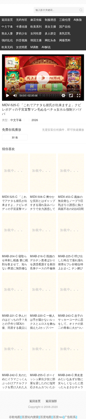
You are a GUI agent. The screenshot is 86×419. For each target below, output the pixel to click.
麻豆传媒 (36, 19)
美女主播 (50, 26)
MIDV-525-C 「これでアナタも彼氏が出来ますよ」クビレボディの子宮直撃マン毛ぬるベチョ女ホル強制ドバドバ (42, 109)
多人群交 (50, 33)
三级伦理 (64, 19)
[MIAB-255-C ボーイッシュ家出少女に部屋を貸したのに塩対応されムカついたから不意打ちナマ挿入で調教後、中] (43, 351)
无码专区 (21, 19)
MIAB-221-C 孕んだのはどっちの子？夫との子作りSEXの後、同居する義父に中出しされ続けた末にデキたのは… (14, 325)
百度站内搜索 (30, 417)
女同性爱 (36, 33)
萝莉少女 (21, 33)
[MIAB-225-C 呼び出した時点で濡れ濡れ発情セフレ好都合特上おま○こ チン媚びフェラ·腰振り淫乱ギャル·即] (71, 232)
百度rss (58, 417)
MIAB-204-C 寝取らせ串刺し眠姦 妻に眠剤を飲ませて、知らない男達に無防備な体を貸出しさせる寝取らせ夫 (15, 266)
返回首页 (7, 19)
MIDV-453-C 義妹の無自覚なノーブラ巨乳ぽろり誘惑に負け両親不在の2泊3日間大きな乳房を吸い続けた (71, 207)
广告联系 (70, 417)
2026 (35, 120)
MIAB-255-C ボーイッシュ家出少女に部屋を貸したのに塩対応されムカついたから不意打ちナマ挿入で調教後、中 (42, 385)
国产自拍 (64, 26)
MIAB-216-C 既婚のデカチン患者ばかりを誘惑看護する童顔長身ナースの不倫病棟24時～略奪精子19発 (43, 266)
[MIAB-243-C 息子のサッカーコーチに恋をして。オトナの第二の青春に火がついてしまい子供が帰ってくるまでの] (71, 291)
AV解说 (46, 47)
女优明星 (21, 47)
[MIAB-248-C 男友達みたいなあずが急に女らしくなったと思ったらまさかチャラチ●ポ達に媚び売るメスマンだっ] (71, 351)
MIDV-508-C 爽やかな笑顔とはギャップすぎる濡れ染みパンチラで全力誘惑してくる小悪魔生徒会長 (42, 205)
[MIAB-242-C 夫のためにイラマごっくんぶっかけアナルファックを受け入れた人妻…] (15, 351)
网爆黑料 (64, 40)
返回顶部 (51, 401)
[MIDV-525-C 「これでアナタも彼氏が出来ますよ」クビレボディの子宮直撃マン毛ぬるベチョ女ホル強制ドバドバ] (15, 173)
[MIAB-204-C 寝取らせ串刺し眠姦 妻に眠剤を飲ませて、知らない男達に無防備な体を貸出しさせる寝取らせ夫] (15, 232)
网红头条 (50, 40)
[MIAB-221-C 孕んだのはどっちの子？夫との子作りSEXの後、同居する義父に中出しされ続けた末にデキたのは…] (15, 291)
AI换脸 (78, 19)
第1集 (15, 137)
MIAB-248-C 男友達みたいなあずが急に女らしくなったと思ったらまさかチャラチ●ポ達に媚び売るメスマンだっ (70, 385)
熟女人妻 (7, 33)
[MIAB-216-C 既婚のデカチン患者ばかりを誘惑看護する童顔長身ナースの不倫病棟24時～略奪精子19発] (43, 232)
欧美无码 (7, 47)
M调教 (34, 47)
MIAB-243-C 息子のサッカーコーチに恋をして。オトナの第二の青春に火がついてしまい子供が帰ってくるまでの (70, 325)
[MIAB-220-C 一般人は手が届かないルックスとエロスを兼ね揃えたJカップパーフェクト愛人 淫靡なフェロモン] (43, 291)
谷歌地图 (14, 417)
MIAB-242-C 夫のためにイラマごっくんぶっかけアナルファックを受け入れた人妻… (14, 383)
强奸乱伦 (7, 40)
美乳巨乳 (64, 33)
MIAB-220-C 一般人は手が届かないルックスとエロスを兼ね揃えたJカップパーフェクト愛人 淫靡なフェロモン (43, 325)
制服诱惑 (50, 19)
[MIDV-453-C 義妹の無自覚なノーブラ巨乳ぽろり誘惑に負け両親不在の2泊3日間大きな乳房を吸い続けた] (71, 173)
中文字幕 (7, 26)
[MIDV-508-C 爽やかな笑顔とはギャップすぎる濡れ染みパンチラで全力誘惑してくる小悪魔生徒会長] (43, 173)
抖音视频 (21, 40)
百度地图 (45, 417)
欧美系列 (36, 26)
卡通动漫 (21, 26)
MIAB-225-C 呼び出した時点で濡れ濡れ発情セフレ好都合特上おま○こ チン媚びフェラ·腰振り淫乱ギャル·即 (71, 266)
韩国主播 (36, 40)
